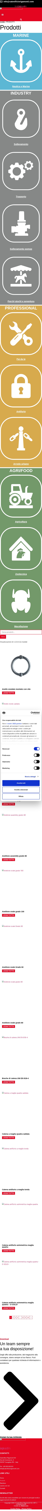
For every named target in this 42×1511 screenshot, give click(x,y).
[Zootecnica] (21, 568)
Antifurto (21, 411)
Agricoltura (21, 521)
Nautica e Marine (21, 86)
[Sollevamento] (21, 138)
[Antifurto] (21, 405)
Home (2, 22)
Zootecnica (21, 574)
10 (28, 1317)
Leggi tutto (8, 693)
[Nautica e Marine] (21, 80)
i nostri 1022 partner (14, 723)
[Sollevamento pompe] (21, 243)
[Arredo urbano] (21, 458)
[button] (2, 14)
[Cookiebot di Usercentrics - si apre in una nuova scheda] (31, 713)
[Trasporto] (21, 190)
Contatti (2, 1488)
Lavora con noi (5, 1486)
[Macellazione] (21, 620)
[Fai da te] (21, 353)
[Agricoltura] (21, 516)
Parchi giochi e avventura (21, 301)
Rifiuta (21, 796)
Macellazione (21, 626)
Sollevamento (21, 144)
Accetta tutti (21, 783)
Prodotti (2, 1480)
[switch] (37, 755)
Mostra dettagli (30, 776)
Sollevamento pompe (21, 249)
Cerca (3, 636)
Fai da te (21, 359)
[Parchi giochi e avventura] (21, 295)
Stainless (3, 1483)
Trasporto (21, 196)
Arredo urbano (21, 464)
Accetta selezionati (21, 790)
